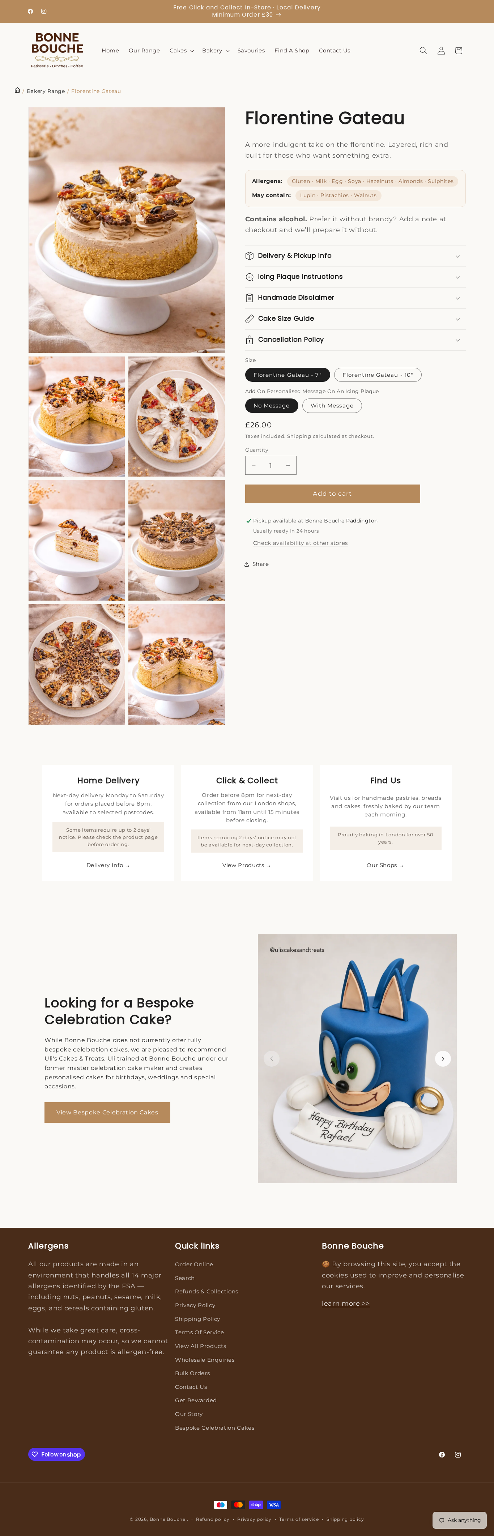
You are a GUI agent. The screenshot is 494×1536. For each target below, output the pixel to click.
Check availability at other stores (300, 542)
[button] (181, 50)
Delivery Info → (108, 865)
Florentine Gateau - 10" (377, 374)
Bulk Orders (192, 1373)
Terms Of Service (199, 1332)
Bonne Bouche (168, 1519)
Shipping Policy (197, 1318)
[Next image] (443, 1059)
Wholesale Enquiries (205, 1359)
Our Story (189, 1414)
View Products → (247, 865)
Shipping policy (345, 1519)
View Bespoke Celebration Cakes (107, 1112)
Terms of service (299, 1519)
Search (185, 1278)
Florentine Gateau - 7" (288, 374)
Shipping (299, 436)
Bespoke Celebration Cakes (215, 1427)
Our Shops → (385, 865)
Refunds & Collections (206, 1291)
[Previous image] (272, 1059)
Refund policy (213, 1519)
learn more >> (346, 1303)
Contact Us (191, 1386)
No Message (272, 405)
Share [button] (260, 563)
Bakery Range (46, 91)
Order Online (194, 1264)
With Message (332, 405)
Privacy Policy (195, 1305)
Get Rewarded (196, 1400)
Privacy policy (254, 1519)
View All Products (200, 1346)
